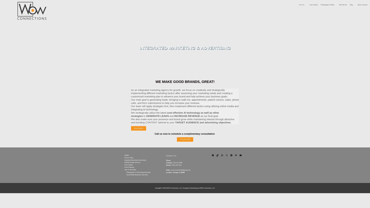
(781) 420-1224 (176, 165)
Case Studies (313, 5)
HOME (126, 155)
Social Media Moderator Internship (137, 175)
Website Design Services (132, 162)
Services (301, 5)
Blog (351, 5)
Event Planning (129, 167)
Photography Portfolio (327, 5)
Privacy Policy (128, 158)
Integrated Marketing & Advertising (135, 160)
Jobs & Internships (130, 169)
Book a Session (363, 5)
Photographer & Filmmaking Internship (138, 172)
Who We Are (343, 5)
